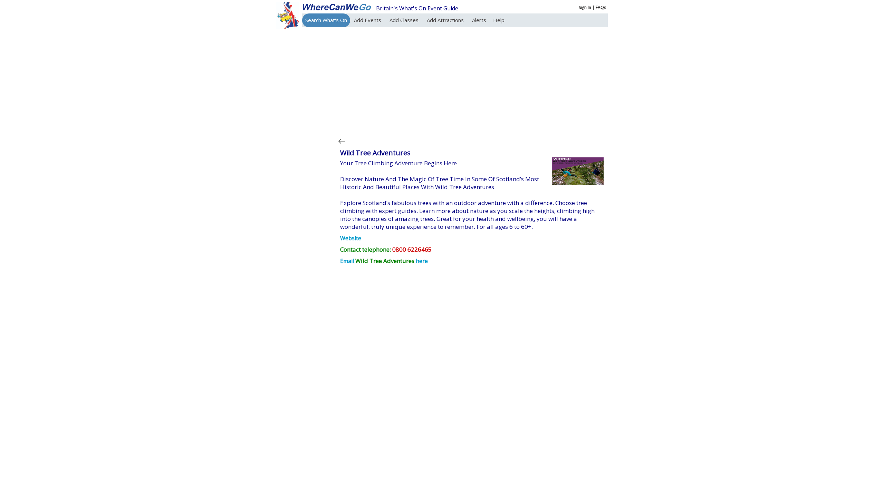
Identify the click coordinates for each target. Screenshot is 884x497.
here (422, 261)
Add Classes (405, 20)
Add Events (368, 20)
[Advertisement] (471, 80)
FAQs (601, 7)
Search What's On (326, 20)
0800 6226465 (412, 249)
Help (499, 20)
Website (350, 238)
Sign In (585, 7)
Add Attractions (446, 20)
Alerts (479, 20)
